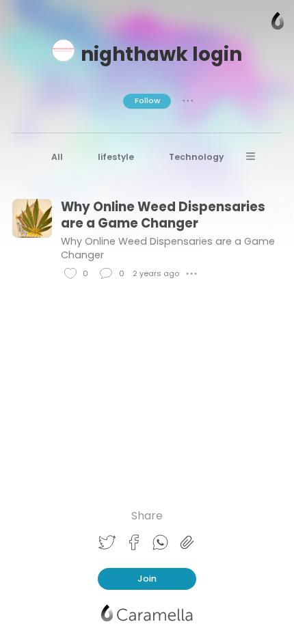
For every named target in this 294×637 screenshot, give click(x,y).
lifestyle (116, 157)
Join (147, 578)
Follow (147, 100)
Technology (196, 157)
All (57, 157)
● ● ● (188, 100)
